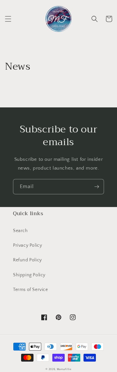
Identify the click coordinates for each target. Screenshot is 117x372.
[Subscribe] (96, 186)
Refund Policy (27, 260)
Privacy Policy (27, 245)
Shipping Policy (29, 275)
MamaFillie (64, 369)
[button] (8, 19)
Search (20, 230)
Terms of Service (30, 289)
